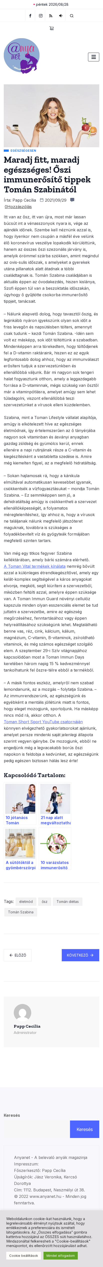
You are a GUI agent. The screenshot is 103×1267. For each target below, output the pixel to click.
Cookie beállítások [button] (23, 1256)
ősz (45, 901)
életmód (26, 901)
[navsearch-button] (72, 15)
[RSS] (50, 15)
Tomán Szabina (21, 912)
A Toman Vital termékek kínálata (35, 566)
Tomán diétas (67, 901)
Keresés (12, 1115)
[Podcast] (60, 15)
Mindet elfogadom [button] (60, 1256)
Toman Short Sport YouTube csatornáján (43, 721)
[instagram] (40, 15)
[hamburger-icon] (93, 57)
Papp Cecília (24, 200)
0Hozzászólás (18, 206)
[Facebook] (30, 15)
